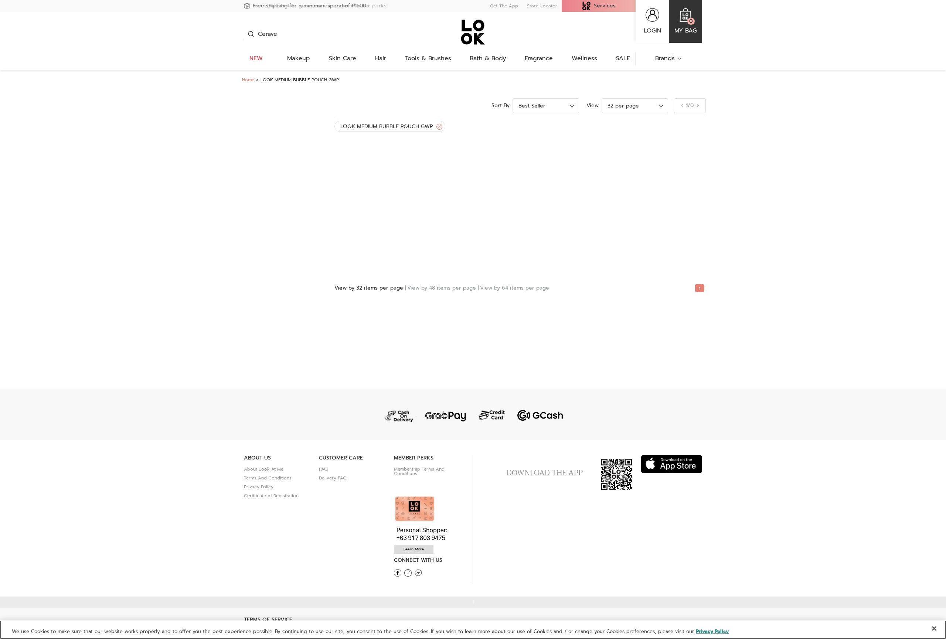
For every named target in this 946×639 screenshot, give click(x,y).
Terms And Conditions (268, 478)
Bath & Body (488, 58)
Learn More (414, 549)
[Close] (439, 127)
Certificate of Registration (271, 495)
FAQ (323, 469)
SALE (623, 58)
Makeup (298, 58)
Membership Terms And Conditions (419, 471)
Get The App (504, 6)
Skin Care (342, 58)
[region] (473, 630)
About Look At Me (263, 469)
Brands (665, 58)
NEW (256, 58)
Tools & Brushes (428, 58)
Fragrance (539, 58)
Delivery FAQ (333, 478)
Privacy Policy (258, 486)
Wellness (584, 58)
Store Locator (542, 6)
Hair (380, 58)
